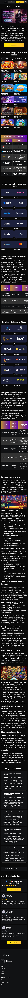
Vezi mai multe (14, 942)
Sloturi (22, 58)
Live (10, 58)
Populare (3, 58)
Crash (16, 58)
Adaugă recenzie (14, 889)
